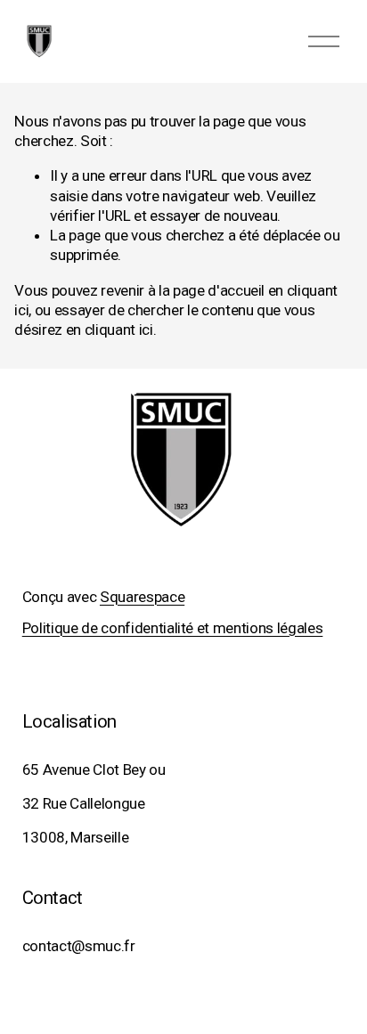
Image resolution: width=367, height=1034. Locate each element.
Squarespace (142, 597)
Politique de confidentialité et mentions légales (172, 628)
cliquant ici (119, 329)
